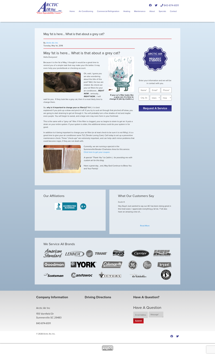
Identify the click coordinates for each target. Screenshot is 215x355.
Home (72, 11)
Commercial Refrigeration (108, 11)
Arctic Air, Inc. (52, 43)
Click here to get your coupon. (97, 152)
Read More (145, 225)
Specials (162, 11)
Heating (126, 11)
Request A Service (155, 108)
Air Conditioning (86, 11)
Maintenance (139, 11)
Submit (138, 321)
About (152, 11)
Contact (173, 11)
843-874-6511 (171, 5)
